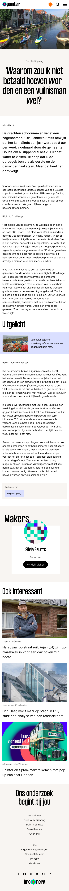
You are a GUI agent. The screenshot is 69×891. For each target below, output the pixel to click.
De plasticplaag (34, 61)
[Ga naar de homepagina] (11, 4)
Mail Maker (37, 564)
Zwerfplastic (39, 186)
